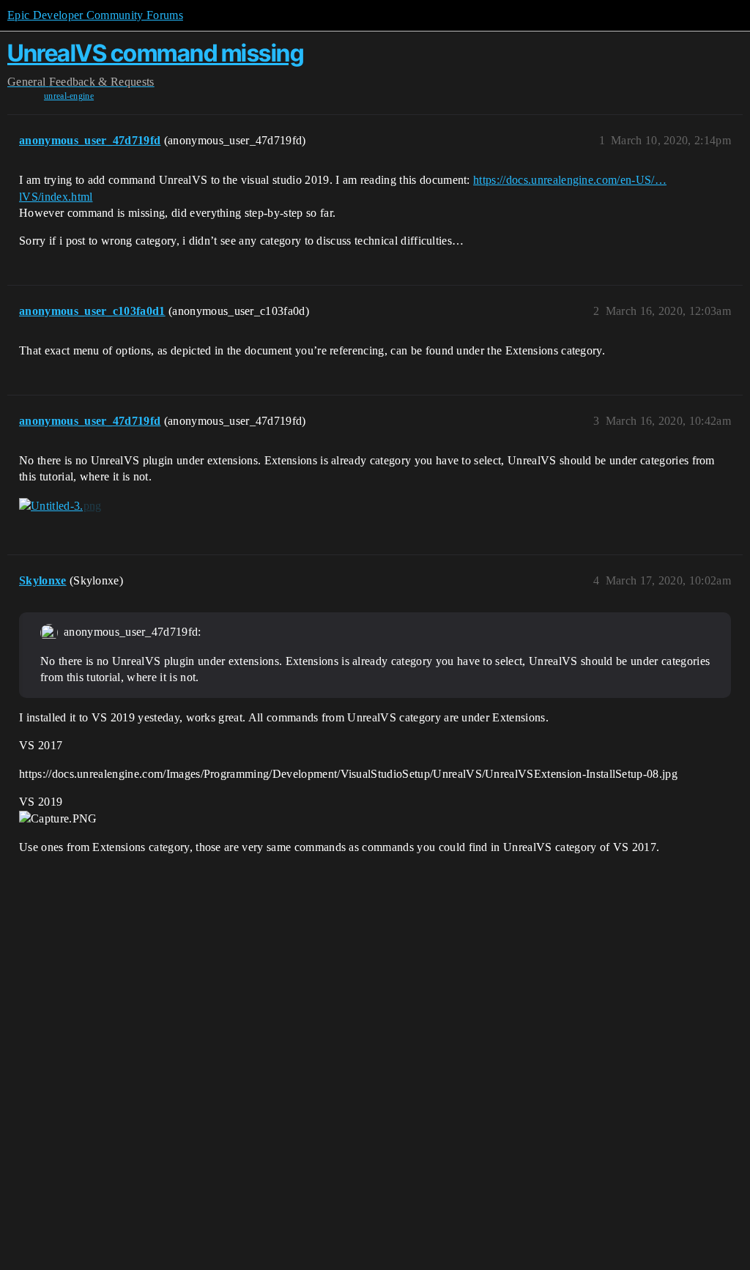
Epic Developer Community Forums (95, 15)
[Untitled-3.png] (60, 506)
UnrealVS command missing (155, 53)
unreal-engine (69, 96)
